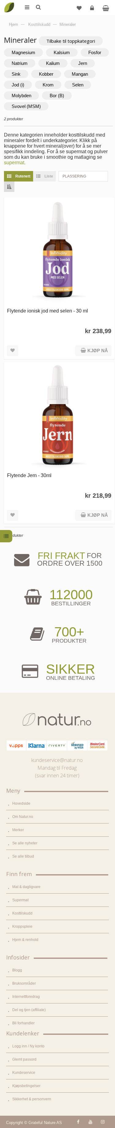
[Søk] (38, 7)
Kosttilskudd (22, 913)
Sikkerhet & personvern (31, 1099)
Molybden (21, 95)
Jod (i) (18, 84)
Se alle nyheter (24, 843)
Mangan (80, 74)
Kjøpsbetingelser (26, 1086)
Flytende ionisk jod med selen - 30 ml (47, 310)
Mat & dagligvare (26, 887)
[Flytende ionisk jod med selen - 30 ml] (59, 253)
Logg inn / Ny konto (28, 1046)
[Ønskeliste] (79, 7)
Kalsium (62, 52)
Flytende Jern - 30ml (29, 475)
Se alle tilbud (23, 856)
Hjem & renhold (25, 940)
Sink (16, 74)
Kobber (46, 74)
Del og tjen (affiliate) (29, 1010)
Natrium (20, 63)
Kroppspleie (22, 926)
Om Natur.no (22, 817)
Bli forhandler (23, 1023)
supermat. (14, 162)
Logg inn (92, 7)
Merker (18, 830)
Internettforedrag (26, 996)
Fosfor (94, 52)
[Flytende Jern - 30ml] (59, 417)
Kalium (53, 63)
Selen (77, 84)
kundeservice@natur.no (57, 760)
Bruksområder (24, 983)
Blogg (17, 970)
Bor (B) (57, 95)
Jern (82, 63)
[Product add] (105, 7)
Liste (48, 176)
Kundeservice (23, 1072)
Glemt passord (24, 1059)
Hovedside (21, 803)
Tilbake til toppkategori (70, 41)
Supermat (20, 900)
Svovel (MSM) (26, 106)
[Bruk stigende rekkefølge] (9, 186)
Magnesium (23, 52)
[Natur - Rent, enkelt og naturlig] (9, 3)
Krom (48, 84)
